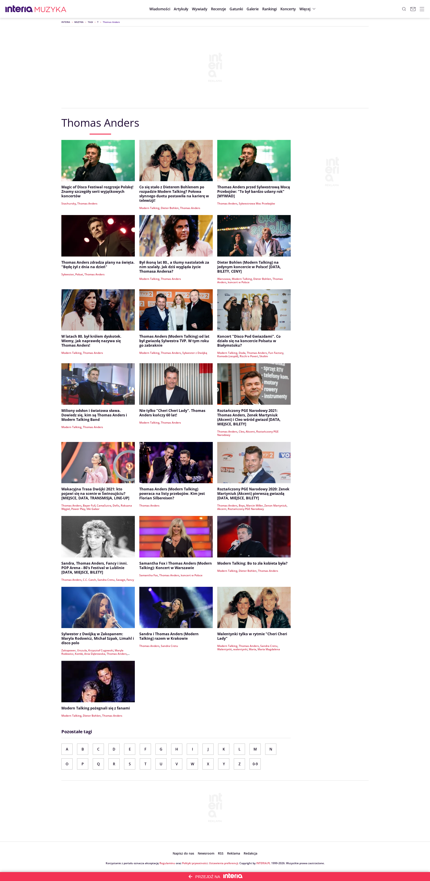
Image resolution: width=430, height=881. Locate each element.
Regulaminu (167, 863)
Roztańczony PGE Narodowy (246, 509)
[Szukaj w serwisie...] (404, 9)
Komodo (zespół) (227, 356)
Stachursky (68, 203)
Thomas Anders (87, 203)
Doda (242, 353)
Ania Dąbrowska (94, 654)
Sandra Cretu (106, 580)
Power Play (78, 509)
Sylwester (67, 274)
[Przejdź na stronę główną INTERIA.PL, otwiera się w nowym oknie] (19, 9)
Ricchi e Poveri (249, 356)
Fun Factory (275, 353)
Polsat (79, 274)
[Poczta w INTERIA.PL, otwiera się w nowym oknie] (412, 9)
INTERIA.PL (263, 863)
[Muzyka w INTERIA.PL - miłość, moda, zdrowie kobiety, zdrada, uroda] (50, 9)
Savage (120, 580)
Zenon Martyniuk (275, 505)
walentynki (240, 649)
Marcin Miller (254, 505)
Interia (65, 22)
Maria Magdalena (269, 649)
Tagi (90, 22)
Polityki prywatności (195, 863)
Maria (252, 649)
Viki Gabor (92, 509)
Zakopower (68, 650)
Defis (116, 505)
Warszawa (223, 279)
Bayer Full (89, 505)
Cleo (241, 431)
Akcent (250, 431)
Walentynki (224, 649)
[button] (236, 9)
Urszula (82, 650)
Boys (242, 505)
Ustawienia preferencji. (224, 863)
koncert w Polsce (238, 282)
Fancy (130, 580)
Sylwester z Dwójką (194, 353)
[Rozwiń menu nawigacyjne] (421, 9)
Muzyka (79, 22)
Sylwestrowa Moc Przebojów (257, 203)
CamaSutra (104, 505)
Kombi (79, 654)
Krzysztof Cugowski (100, 650)
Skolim (263, 356)
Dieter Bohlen (170, 208)
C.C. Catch (89, 580)
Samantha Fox (148, 575)
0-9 (255, 763)
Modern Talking (149, 208)
